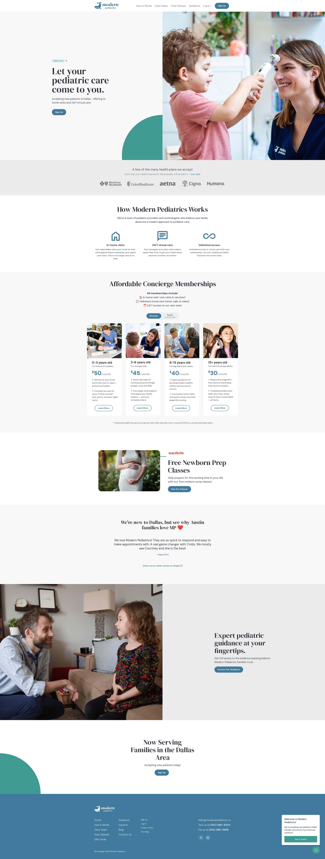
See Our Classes (179, 489)
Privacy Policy (147, 827)
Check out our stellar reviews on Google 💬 (162, 566)
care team (105, 249)
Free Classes (178, 5)
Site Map (145, 831)
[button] (61, 60)
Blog (121, 829)
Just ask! (195, 174)
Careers (123, 825)
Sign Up (222, 5)
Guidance (194, 5)
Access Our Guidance (229, 669)
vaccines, (120, 252)
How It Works (144, 5)
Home (97, 820)
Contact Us (125, 834)
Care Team (161, 5)
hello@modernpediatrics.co (214, 820)
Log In (206, 5)
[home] (106, 5)
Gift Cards (100, 839)
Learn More (103, 408)
